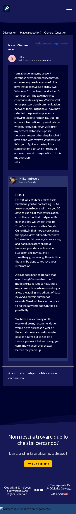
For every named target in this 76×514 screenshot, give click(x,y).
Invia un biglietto (38, 463)
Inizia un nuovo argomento (51, 43)
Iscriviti (26, 373)
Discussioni (10, 32)
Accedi (13, 373)
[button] (69, 7)
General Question (55, 32)
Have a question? (31, 32)
